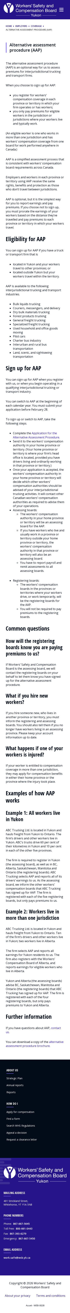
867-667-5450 (26, 1238)
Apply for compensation (20, 1112)
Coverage (36, 26)
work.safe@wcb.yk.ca (17, 1257)
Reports (11, 1092)
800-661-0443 (24, 1228)
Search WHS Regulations (20, 1125)
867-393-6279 (18, 1233)
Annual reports (15, 1085)
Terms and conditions (50, 1296)
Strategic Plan (14, 1078)
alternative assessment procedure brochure (35, 1044)
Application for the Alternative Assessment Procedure (36, 435)
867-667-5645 (21, 1223)
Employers (21, 26)
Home (9, 26)
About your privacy (17, 1296)
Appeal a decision (16, 1132)
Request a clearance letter (21, 1139)
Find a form (13, 1118)
